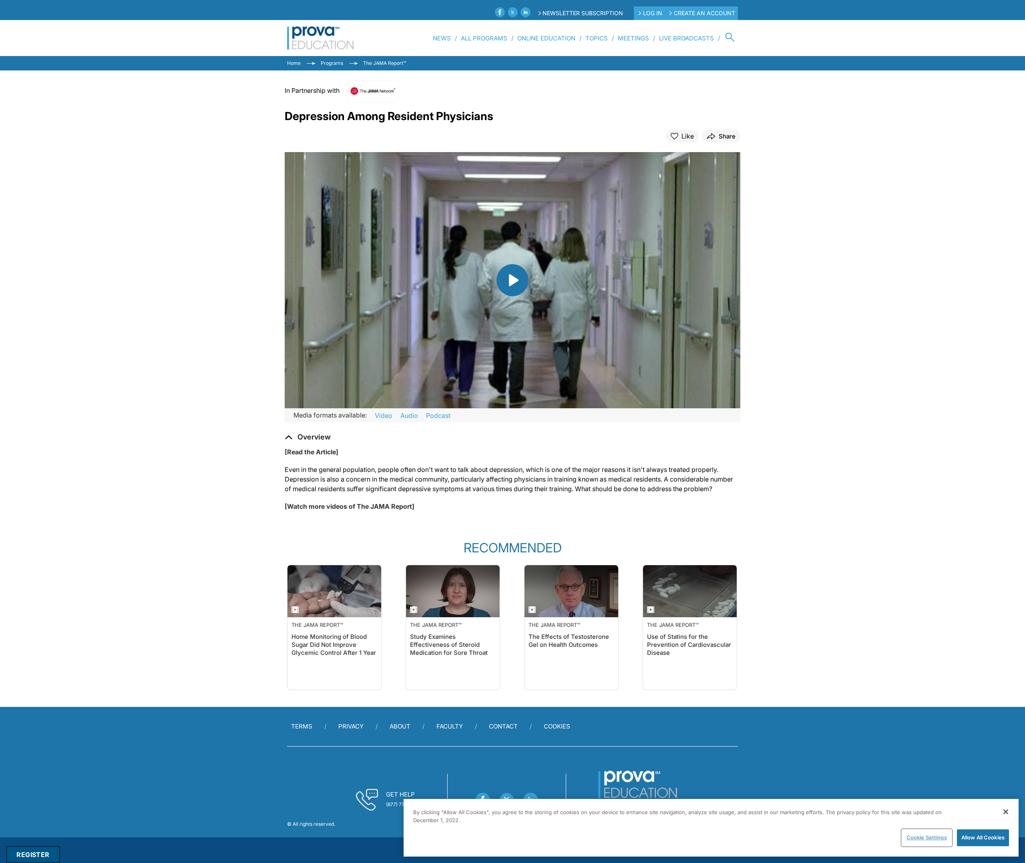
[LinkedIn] (526, 12)
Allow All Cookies (983, 837)
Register (32, 855)
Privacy (351, 726)
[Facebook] (500, 12)
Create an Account (704, 13)
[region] (711, 828)
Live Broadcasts (686, 38)
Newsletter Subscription (583, 13)
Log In (652, 13)
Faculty (449, 726)
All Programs (484, 38)
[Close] (1006, 812)
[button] (308, 437)
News (442, 38)
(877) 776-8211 (402, 804)
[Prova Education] (320, 38)
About (400, 726)
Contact (503, 726)
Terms (301, 726)
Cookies (557, 726)
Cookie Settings (926, 837)
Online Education (546, 38)
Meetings (633, 38)
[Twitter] (513, 12)
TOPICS (596, 38)
